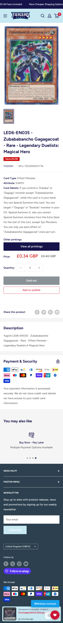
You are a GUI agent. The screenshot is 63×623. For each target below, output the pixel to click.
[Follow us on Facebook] (6, 563)
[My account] (49, 16)
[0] (56, 16)
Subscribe (15, 530)
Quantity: (9, 267)
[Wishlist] (54, 615)
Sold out (31, 280)
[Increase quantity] (39, 267)
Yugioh (8, 166)
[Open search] (43, 16)
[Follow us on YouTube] (25, 563)
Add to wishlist (31, 290)
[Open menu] (5, 15)
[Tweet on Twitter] (50, 311)
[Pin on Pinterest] (43, 311)
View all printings (31, 246)
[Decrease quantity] (20, 267)
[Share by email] (57, 311)
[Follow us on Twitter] (12, 563)
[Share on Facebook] (37, 311)
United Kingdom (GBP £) (17, 546)
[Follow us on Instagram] (19, 563)
